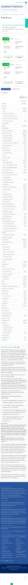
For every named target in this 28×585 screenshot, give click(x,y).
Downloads (18, 541)
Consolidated (6, 89)
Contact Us (18, 547)
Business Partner (20, 543)
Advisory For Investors (21, 556)
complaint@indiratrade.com (18, 531)
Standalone (15, 89)
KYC (15, 347)
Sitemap (18, 539)
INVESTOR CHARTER (6, 533)
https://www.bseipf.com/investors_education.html (12, 438)
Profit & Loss (22, 14)
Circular (4, 549)
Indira (12, 584)
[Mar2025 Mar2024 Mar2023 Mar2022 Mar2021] (14, 97)
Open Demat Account (7, 553)
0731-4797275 (4, 529)
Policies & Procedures (7, 543)
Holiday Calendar (6, 551)
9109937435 (22, 537)
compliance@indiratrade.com (17, 527)
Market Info (7, 14)
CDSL (18, 347)
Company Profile (14, 14)
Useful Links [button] (5, 547)
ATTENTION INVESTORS (7, 347)
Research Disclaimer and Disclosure (21, 552)
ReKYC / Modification (7, 555)
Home (2, 14)
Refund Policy (5, 541)
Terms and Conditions (21, 554)
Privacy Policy (5, 539)
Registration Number (7, 557)
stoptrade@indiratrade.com (8, 537)
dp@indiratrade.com (6, 478)
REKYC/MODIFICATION (20, 2)
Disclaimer (18, 549)
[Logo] (4, 3)
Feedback (18, 545)
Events (3, 545)
